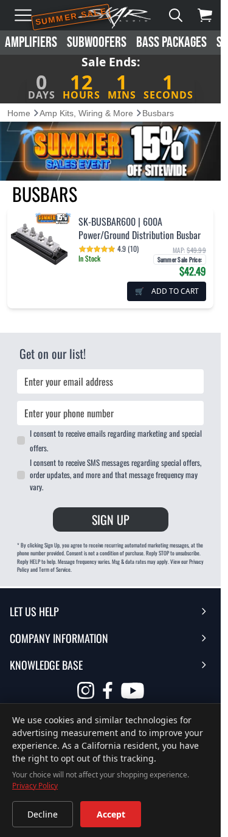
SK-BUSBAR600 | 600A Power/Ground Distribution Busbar (139, 228)
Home (18, 113)
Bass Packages (171, 42)
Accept (111, 814)
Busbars (158, 113)
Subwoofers (96, 42)
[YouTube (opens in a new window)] (132, 692)
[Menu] (23, 15)
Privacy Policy (35, 785)
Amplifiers (31, 42)
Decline (42, 814)
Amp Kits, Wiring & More (86, 113)
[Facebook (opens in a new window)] (107, 690)
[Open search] (175, 15)
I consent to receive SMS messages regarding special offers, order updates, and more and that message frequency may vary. (115, 474)
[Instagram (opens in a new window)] (85, 690)
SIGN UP (111, 519)
